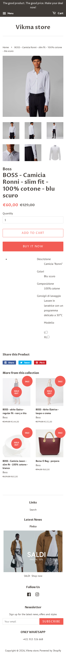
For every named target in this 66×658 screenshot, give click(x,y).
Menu (10, 13)
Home (6, 47)
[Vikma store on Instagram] (37, 595)
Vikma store (33, 27)
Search (33, 509)
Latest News (33, 520)
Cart (60, 13)
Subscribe (51, 621)
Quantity (8, 213)
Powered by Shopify (50, 650)
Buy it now (33, 246)
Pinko (33, 526)
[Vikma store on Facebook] (29, 595)
